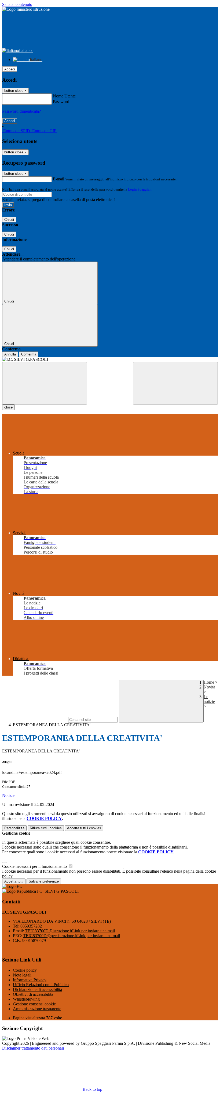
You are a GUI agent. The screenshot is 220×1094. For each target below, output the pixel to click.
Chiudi (9, 220)
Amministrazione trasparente (37, 1008)
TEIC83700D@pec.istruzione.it (71, 935)
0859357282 (31, 926)
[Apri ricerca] (175, 383)
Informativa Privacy (29, 980)
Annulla (10, 354)
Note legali (22, 975)
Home (209, 682)
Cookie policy (25, 970)
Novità (209, 687)
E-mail (58, 179)
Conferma (28, 354)
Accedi (9, 69)
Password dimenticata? (21, 111)
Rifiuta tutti (46, 828)
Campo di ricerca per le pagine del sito (34, 719)
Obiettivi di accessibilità (33, 994)
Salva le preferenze (44, 881)
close (8, 407)
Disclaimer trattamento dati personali (33, 1048)
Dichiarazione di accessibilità (37, 989)
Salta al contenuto (17, 4)
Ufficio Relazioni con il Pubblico (41, 984)
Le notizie (209, 699)
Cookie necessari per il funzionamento (35, 866)
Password (61, 101)
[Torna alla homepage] (110, 359)
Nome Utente (64, 96)
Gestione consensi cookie (34, 1004)
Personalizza (14, 828)
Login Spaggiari (140, 189)
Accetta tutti (84, 828)
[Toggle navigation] (44, 383)
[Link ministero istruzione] (26, 9)
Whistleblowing (26, 999)
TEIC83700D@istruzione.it (70, 931)
